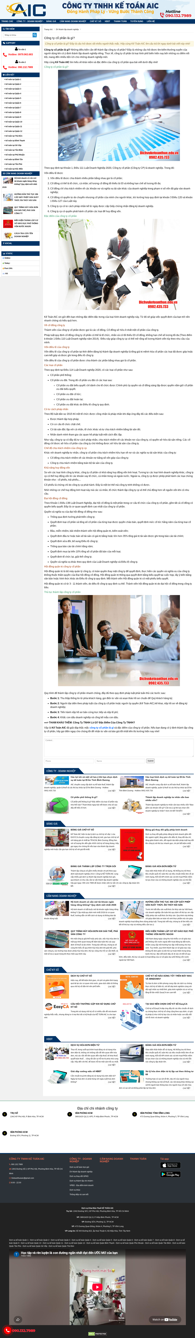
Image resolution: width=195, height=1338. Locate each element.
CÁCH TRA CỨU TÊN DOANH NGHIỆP (23, 235)
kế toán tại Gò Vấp (13, 145)
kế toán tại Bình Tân (14, 159)
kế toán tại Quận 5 (13, 98)
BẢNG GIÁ (51, 21)
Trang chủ (7, 21)
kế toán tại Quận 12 (13, 131)
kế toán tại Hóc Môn (14, 169)
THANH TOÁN (120, 21)
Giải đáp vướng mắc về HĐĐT (86, 1071)
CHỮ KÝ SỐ (95, 21)
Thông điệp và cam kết (79, 1194)
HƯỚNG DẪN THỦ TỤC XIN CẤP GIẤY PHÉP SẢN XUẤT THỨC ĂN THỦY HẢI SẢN (26, 197)
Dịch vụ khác (75, 1190)
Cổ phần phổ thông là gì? (84, 797)
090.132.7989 (17, 1164)
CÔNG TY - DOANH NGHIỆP (30, 21)
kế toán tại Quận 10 (13, 122)
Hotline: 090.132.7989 (20, 67)
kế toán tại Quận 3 (13, 89)
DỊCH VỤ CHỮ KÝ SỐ (81, 976)
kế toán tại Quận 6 (13, 103)
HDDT (107, 21)
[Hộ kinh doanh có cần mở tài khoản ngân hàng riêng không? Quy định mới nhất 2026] (8, 181)
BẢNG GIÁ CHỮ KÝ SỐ (82, 829)
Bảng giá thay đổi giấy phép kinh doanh (166, 829)
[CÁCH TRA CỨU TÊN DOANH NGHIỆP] (8, 236)
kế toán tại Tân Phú (13, 164)
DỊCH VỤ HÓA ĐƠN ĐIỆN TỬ (85, 1045)
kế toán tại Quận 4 (13, 93)
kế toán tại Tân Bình (14, 150)
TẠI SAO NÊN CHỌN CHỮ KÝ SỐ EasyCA (166, 1004)
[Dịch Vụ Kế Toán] (26, 9)
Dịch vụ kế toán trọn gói (79, 1167)
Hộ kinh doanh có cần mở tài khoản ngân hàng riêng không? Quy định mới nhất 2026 (19, 182)
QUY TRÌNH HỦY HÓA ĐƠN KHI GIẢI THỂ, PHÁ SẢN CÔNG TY (26, 210)
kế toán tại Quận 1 (13, 79)
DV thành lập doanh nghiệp (81, 1172)
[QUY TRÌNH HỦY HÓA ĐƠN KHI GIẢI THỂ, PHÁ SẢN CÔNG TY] (8, 210)
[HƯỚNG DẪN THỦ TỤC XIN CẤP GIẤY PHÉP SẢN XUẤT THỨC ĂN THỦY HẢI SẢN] (8, 197)
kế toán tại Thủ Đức (14, 136)
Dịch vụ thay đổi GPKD (79, 1176)
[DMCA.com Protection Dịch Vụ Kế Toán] (97, 1334)
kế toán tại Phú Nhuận (15, 155)
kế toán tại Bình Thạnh (15, 141)
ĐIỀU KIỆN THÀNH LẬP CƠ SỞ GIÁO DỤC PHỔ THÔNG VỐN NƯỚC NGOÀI (26, 223)
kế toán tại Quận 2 (13, 84)
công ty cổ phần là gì (102, 727)
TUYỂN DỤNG (136, 21)
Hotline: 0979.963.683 (20, 54)
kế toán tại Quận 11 (13, 126)
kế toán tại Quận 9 (13, 117)
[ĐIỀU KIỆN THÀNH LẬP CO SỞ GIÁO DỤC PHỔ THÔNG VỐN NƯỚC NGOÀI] (8, 224)
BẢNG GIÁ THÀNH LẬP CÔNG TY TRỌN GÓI (93, 866)
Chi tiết (111, 791)
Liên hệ (151, 21)
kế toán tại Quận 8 (13, 112)
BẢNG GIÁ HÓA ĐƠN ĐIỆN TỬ (160, 866)
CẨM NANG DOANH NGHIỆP (73, 21)
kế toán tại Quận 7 (13, 108)
